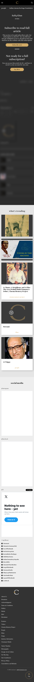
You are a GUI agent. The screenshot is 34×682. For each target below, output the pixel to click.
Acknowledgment (6, 602)
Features (3, 621)
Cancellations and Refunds (9, 663)
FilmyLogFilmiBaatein (9, 572)
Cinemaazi (6, 543)
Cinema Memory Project (8, 627)
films (17, 332)
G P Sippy (6, 362)
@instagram (5, 388)
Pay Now (17, 69)
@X (2, 489)
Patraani (6, 327)
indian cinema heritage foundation (21, 8)
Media (3, 611)
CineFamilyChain (8, 575)
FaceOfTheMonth (8, 548)
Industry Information (7, 639)
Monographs (5, 649)
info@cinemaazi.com (22, 669)
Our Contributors (6, 658)
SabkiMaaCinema (8, 556)
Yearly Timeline (5, 646)
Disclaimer (4, 617)
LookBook (6, 580)
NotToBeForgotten (8, 551)
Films (2, 633)
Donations (4, 599)
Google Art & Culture (7, 652)
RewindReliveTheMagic (10, 554)
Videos (3, 624)
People (3, 630)
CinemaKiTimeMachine (10, 564)
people (3, 8)
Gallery (3, 608)
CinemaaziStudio (8, 570)
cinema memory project (17, 297)
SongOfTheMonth (8, 567)
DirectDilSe (6, 562)
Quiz (2, 614)
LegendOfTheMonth (9, 578)
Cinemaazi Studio (6, 642)
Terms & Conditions (7, 605)
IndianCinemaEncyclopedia (11, 559)
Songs (3, 636)
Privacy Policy (5, 661)
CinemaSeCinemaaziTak (10, 546)
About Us (4, 596)
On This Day (5, 655)
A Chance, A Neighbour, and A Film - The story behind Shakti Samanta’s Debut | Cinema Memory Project (17, 289)
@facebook (4, 439)
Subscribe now (17, 45)
